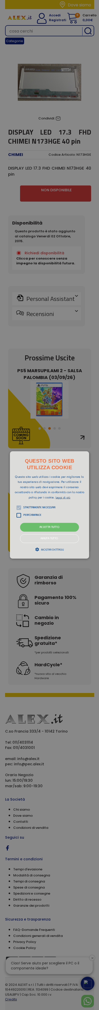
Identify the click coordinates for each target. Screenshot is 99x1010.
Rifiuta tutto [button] (49, 538)
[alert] (49, 505)
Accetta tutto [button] (49, 527)
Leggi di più (63, 497)
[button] (49, 505)
